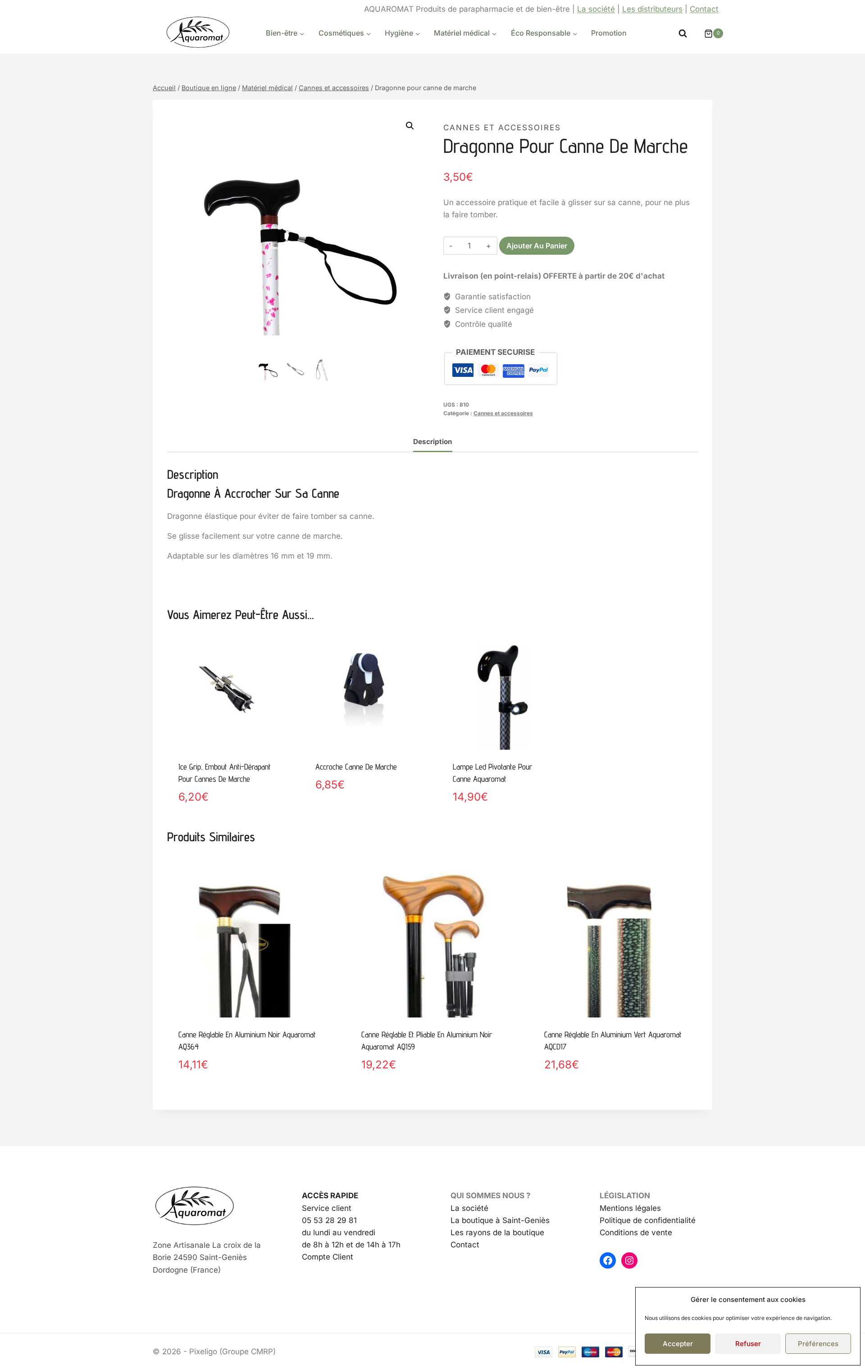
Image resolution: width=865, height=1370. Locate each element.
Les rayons (471, 1232)
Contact (704, 9)
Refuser (748, 1343)
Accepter (678, 1343)
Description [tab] (432, 441)
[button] (410, 126)
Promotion (609, 32)
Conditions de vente (636, 1232)
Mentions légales (630, 1208)
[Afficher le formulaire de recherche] (683, 33)
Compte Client (327, 1256)
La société (596, 9)
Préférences (818, 1343)
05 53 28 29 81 (329, 1220)
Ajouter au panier (536, 245)
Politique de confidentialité (648, 1220)
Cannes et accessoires (502, 127)
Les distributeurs (652, 9)
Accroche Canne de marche (356, 766)
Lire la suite (338, 816)
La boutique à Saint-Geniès (500, 1220)
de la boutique (517, 1232)
